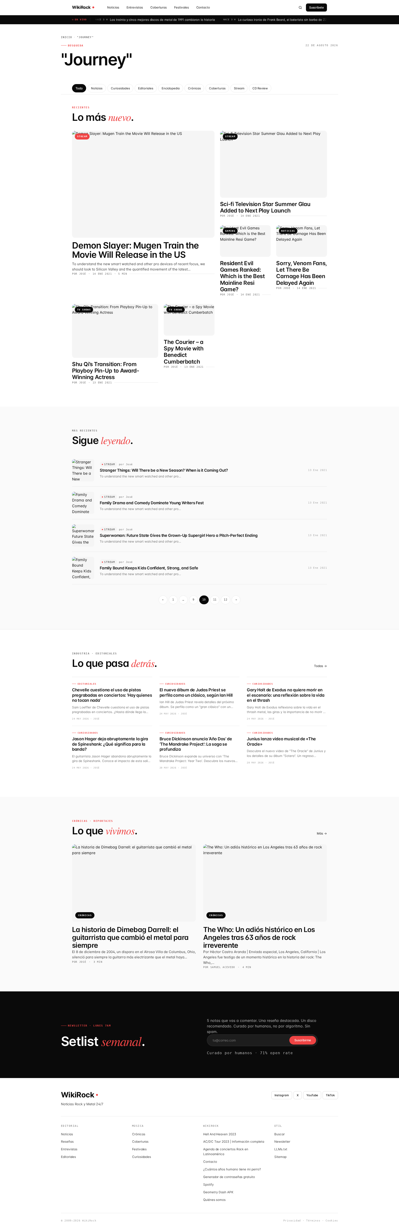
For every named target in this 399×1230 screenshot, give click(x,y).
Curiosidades (120, 88)
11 (215, 599)
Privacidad (292, 1220)
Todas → (320, 666)
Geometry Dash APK (218, 1192)
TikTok (330, 1095)
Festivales (181, 7)
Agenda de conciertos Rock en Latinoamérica (225, 1151)
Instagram (282, 1095)
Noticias (113, 7)
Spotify (208, 1184)
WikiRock (81, 7)
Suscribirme (302, 1040)
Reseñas (67, 1141)
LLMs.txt (280, 1149)
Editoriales (145, 88)
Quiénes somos (214, 1200)
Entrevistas (135, 7)
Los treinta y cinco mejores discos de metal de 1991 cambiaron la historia (136, 19)
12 (225, 599)
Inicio (66, 37)
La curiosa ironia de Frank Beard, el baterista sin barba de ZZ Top (259, 19)
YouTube (312, 1095)
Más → (322, 833)
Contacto (203, 7)
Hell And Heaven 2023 (219, 1134)
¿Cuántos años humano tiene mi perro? (232, 1169)
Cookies (332, 1220)
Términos (313, 1220)
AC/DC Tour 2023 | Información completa (233, 1141)
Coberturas (158, 7)
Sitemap (280, 1157)
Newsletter (282, 1141)
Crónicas (194, 88)
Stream (239, 88)
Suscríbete (316, 7)
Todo (79, 88)
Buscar (279, 1134)
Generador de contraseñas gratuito (229, 1177)
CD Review (260, 88)
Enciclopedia (171, 88)
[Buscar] (300, 7)
